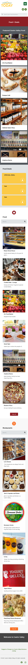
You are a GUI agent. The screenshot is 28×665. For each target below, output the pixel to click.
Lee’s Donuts (7, 461)
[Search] (25, 221)
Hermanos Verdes (9, 525)
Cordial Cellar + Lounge (10, 282)
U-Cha (5, 556)
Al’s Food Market (7, 63)
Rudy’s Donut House (9, 250)
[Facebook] (23, 9)
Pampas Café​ (6, 95)
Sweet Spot (7, 344)
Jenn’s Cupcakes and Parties (12, 493)
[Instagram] (25, 9)
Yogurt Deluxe (8, 588)
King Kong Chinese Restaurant (12, 618)
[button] (25, 3)
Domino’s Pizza (8, 405)
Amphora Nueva (7, 160)
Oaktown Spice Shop (8, 127)
